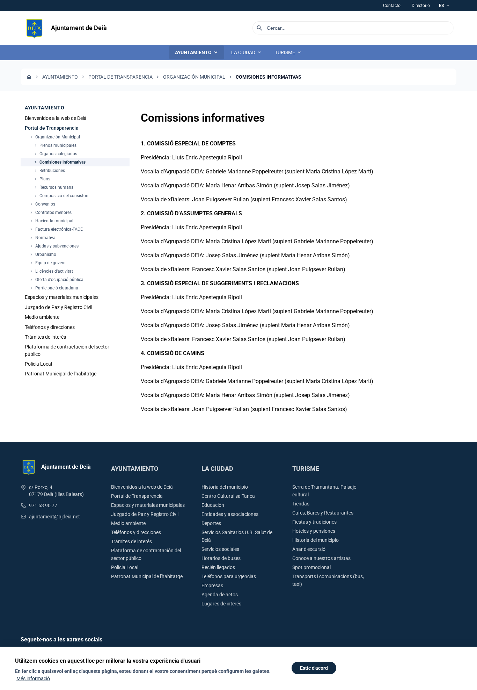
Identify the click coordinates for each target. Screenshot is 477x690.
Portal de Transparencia (120, 77)
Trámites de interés (45, 337)
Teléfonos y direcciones (50, 327)
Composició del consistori (60, 196)
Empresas (212, 585)
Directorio (421, 5)
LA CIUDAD (246, 52)
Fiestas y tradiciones (314, 522)
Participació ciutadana (53, 288)
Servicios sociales (220, 549)
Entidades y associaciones (229, 514)
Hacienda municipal (51, 221)
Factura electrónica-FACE (56, 229)
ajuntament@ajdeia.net (54, 516)
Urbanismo (42, 255)
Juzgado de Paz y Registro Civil (58, 307)
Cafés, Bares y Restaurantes (322, 513)
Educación (212, 505)
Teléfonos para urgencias (228, 576)
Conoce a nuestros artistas (321, 558)
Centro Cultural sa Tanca (228, 496)
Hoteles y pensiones (313, 531)
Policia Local (38, 364)
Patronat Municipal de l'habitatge (60, 374)
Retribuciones (49, 171)
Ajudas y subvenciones (54, 246)
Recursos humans (53, 188)
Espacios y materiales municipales (61, 297)
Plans (41, 179)
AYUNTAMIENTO (197, 52)
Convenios (42, 204)
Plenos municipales (54, 146)
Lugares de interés (221, 603)
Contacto (392, 5)
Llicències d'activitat (51, 271)
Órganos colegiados (55, 154)
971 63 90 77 (43, 505)
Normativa (42, 238)
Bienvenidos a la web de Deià (56, 118)
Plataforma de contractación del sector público (67, 350)
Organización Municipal (194, 77)
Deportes (211, 523)
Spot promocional (311, 567)
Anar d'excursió (308, 549)
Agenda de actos (219, 594)
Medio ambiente (42, 317)
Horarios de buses (221, 558)
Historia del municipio (224, 487)
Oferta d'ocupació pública (56, 280)
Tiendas (300, 503)
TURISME (288, 52)
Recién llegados (218, 567)
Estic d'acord (314, 668)
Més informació (33, 678)
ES (444, 5)
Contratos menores (50, 213)
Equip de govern (47, 263)
